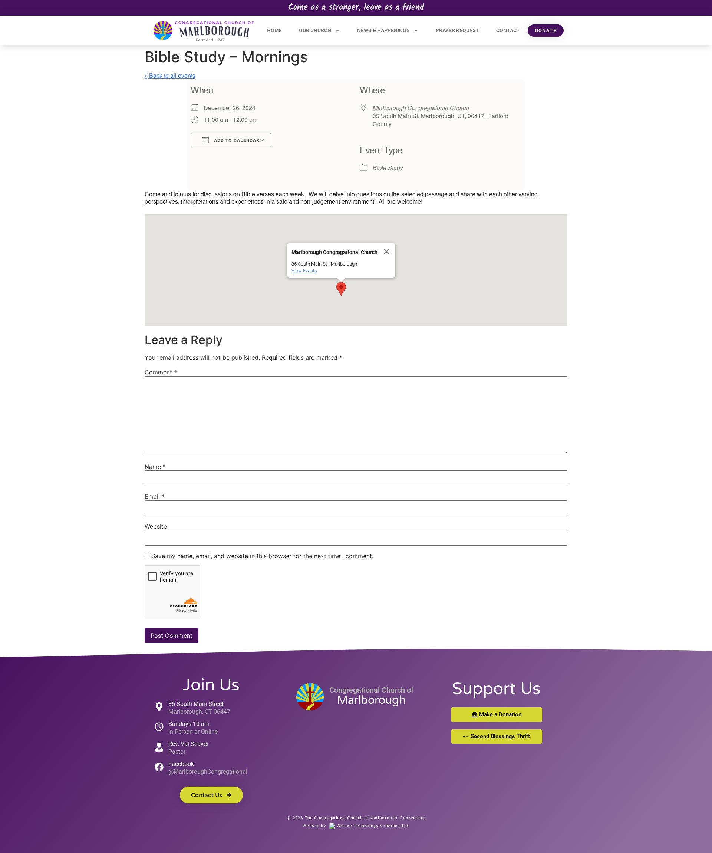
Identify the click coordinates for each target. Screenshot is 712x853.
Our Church (315, 30)
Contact (508, 30)
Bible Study (388, 167)
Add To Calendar (236, 140)
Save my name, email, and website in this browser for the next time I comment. (262, 556)
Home (274, 30)
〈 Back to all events (170, 75)
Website (156, 526)
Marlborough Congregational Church (421, 107)
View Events (304, 270)
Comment (161, 372)
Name (155, 467)
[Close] (386, 252)
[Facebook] (159, 767)
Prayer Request (457, 30)
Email (155, 496)
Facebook (181, 763)
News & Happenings (383, 30)
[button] (341, 289)
